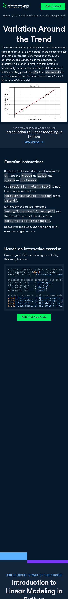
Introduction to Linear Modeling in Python (43, 15)
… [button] (15, 15)
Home (6, 15)
